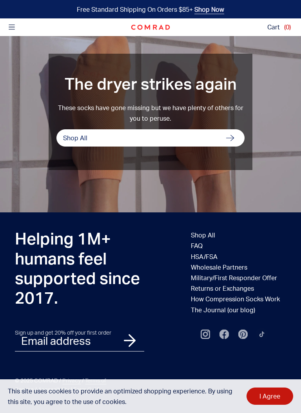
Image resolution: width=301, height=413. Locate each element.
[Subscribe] (129, 340)
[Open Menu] (12, 27)
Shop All (75, 138)
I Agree (269, 396)
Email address (56, 340)
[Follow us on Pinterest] (243, 334)
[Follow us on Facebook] (224, 334)
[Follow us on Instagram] (205, 334)
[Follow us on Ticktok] (262, 334)
